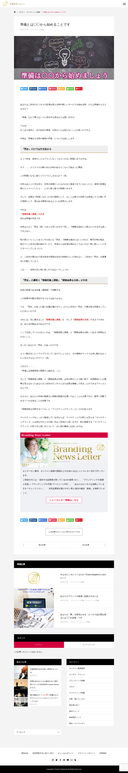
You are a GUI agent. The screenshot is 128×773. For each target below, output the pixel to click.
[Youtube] (67, 760)
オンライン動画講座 (77, 668)
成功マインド (74, 711)
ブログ (73, 622)
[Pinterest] (64, 760)
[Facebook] (60, 760)
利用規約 (103, 753)
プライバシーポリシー (86, 753)
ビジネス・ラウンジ (77, 674)
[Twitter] (56, 760)
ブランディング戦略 (77, 600)
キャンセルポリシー (66, 753)
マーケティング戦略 (37, 29)
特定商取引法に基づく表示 (43, 753)
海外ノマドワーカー (77, 723)
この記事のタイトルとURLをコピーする (64, 532)
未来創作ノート (75, 717)
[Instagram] (53, 760)
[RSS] (75, 760)
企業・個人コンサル (77, 699)
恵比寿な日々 (74, 705)
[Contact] (71, 760)
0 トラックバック (89, 645)
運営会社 (24, 753)
